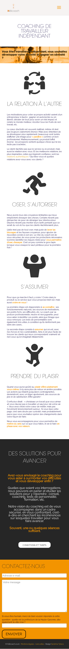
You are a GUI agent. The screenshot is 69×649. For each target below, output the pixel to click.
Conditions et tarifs (34, 545)
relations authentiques (17, 156)
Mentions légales (27, 644)
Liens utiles (39, 644)
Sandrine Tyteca (57, 644)
